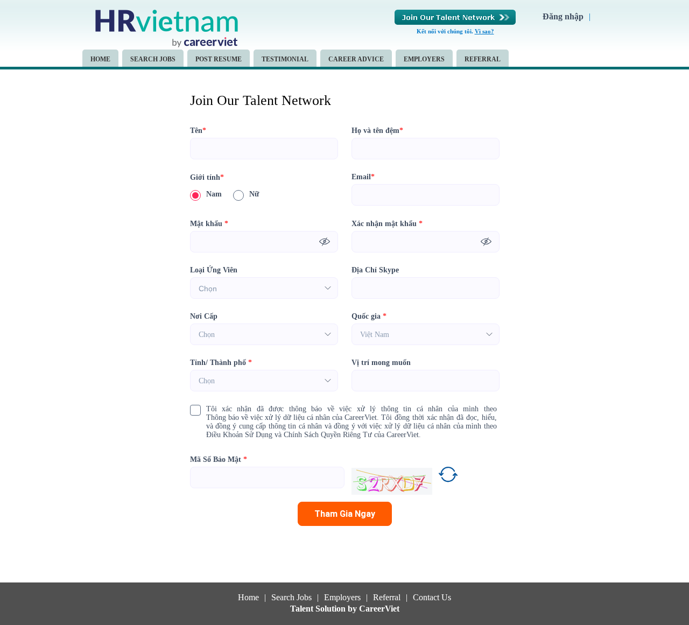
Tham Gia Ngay (344, 514)
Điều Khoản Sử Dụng (239, 435)
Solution (331, 609)
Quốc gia (368, 316)
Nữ (254, 194)
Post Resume (218, 59)
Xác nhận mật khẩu (387, 224)
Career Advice (356, 59)
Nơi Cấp (203, 316)
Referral (483, 59)
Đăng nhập (563, 16)
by (353, 609)
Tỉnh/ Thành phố (221, 363)
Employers (424, 59)
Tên (198, 131)
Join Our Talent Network (455, 17)
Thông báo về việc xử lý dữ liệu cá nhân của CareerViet (291, 417)
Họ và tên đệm (377, 131)
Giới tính (207, 177)
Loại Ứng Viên (213, 270)
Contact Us (432, 597)
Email (363, 177)
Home (100, 59)
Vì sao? (484, 31)
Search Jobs (152, 59)
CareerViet (379, 609)
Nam (214, 194)
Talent (302, 609)
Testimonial (285, 59)
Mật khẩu (209, 224)
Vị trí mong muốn (381, 363)
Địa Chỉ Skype (375, 270)
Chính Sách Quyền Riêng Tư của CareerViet (351, 435)
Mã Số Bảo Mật (218, 459)
